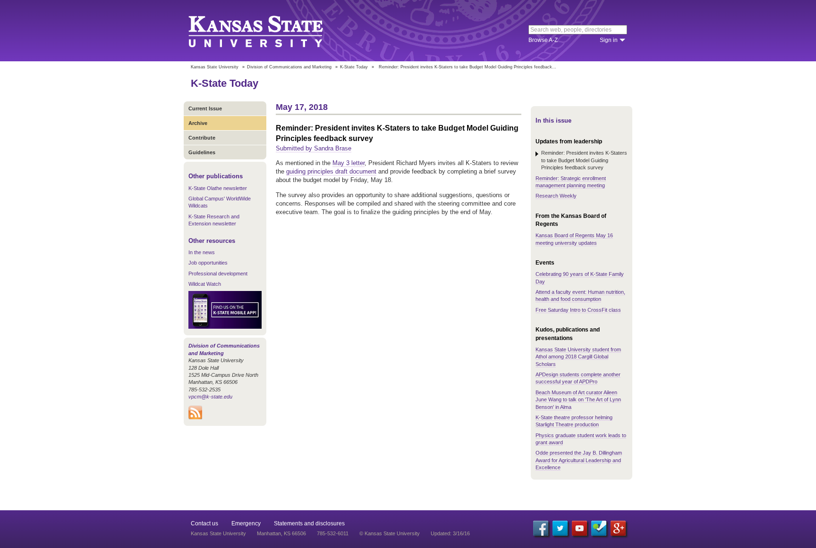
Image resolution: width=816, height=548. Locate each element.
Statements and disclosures (309, 523)
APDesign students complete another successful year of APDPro (578, 378)
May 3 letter (348, 162)
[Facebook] (540, 528)
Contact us (204, 523)
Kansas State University (267, 30)
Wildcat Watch (204, 284)
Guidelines (201, 152)
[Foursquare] (598, 528)
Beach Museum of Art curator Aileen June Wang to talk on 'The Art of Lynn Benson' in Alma (578, 400)
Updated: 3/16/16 (450, 533)
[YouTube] (579, 528)
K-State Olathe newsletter (217, 188)
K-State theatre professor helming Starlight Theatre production (574, 421)
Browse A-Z (543, 40)
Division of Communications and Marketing (289, 67)
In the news (201, 252)
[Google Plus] (618, 528)
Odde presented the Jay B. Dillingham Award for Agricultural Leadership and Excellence (579, 460)
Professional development (217, 273)
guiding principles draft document (331, 171)
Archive (197, 123)
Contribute (201, 138)
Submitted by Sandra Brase (313, 148)
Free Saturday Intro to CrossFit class (578, 310)
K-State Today (354, 67)
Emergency (246, 523)
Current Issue (205, 108)
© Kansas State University (389, 533)
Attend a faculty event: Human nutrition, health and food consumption (580, 295)
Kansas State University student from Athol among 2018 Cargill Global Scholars (578, 357)
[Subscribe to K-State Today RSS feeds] (195, 417)
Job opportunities (208, 263)
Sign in (609, 40)
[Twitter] (560, 528)
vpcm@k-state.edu (210, 396)
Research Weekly (556, 196)
